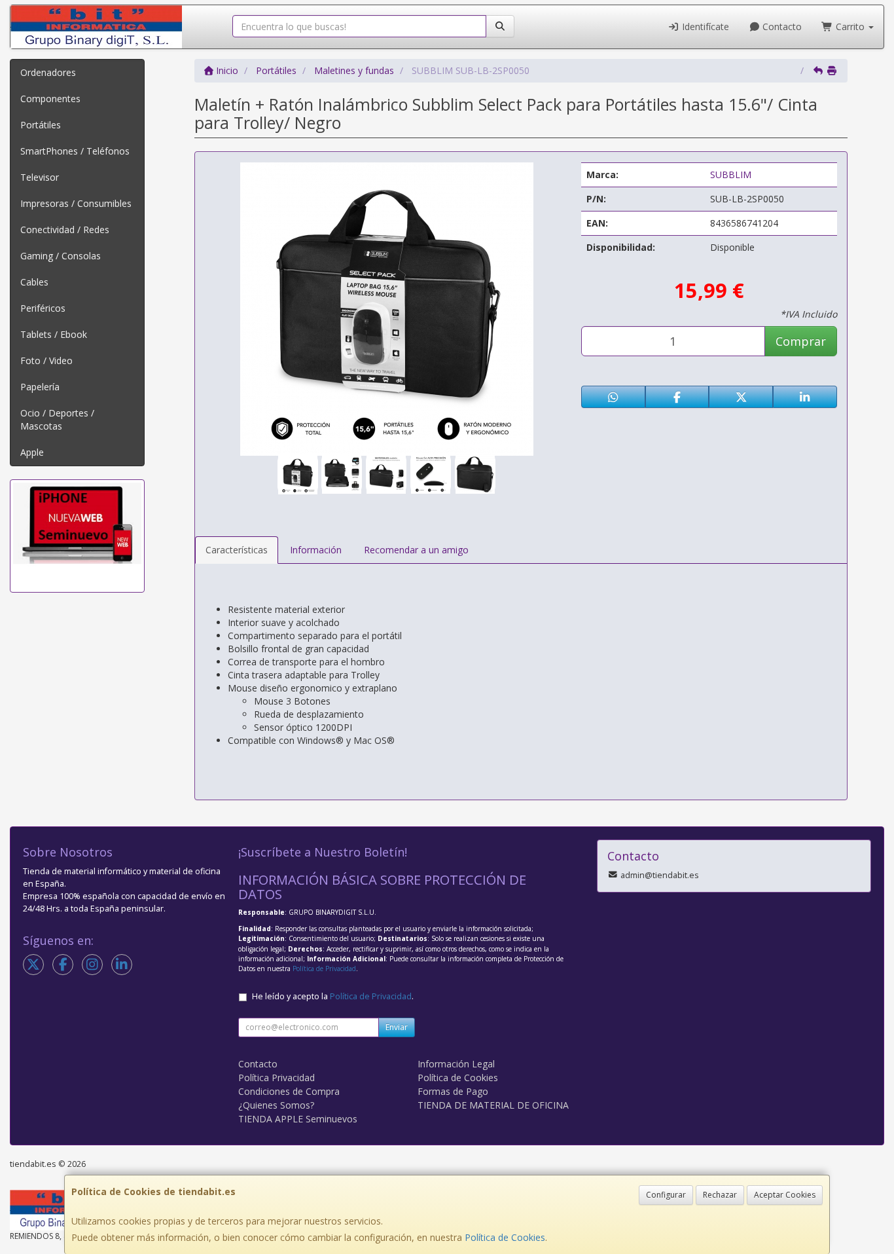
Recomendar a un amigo (416, 550)
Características (237, 550)
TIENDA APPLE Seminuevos (297, 1119)
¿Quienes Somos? (276, 1105)
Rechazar (720, 1194)
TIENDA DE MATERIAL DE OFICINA (493, 1105)
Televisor (39, 177)
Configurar (666, 1194)
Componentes (50, 98)
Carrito (850, 26)
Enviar (396, 1027)
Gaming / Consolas (60, 255)
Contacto (781, 26)
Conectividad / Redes (64, 229)
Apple (32, 452)
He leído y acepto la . (333, 996)
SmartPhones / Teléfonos (75, 151)
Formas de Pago (453, 1091)
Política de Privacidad (324, 968)
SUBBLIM (730, 174)
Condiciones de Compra (289, 1091)
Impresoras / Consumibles (76, 203)
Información (316, 550)
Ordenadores (48, 72)
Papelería (40, 386)
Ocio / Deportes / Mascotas (57, 419)
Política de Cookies (505, 1237)
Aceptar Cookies (784, 1194)
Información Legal (456, 1064)
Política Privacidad (276, 1077)
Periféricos (42, 308)
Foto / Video (46, 360)
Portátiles (40, 125)
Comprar (801, 341)
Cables (34, 282)
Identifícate (704, 26)
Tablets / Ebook (53, 334)
